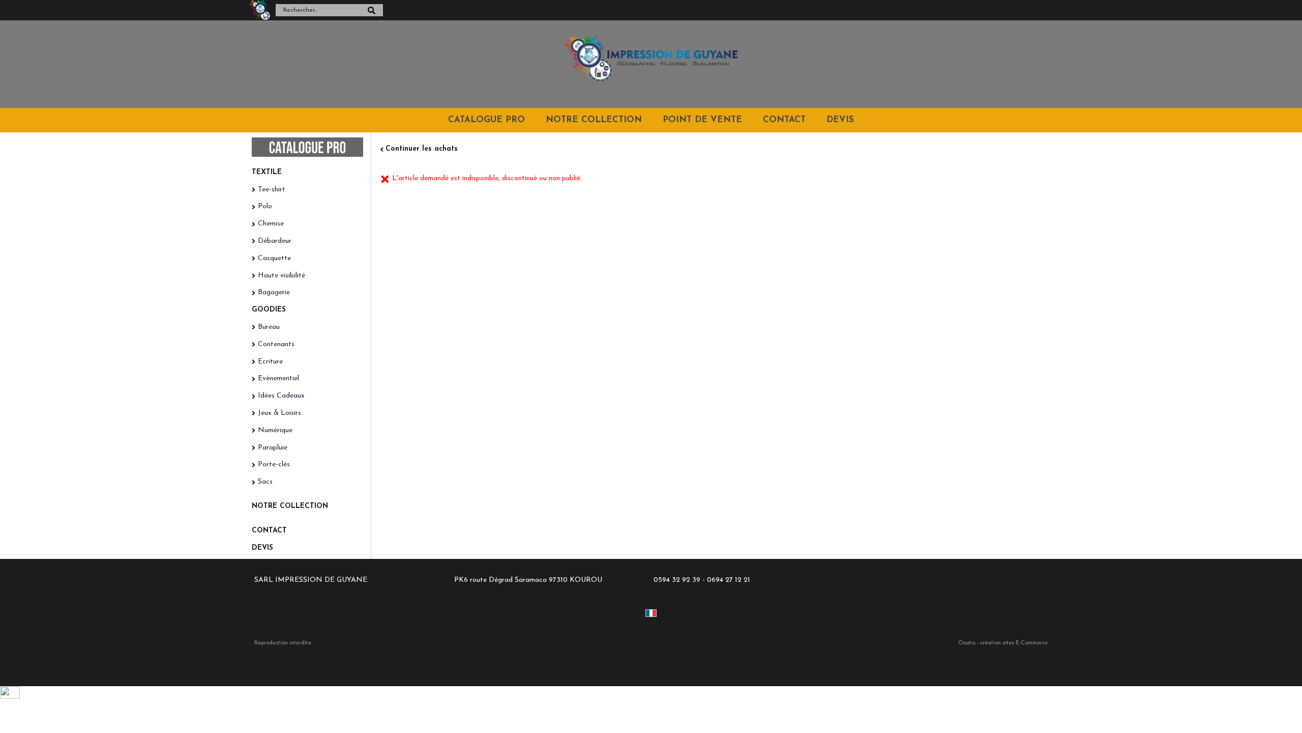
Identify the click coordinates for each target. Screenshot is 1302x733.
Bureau (269, 327)
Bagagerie (274, 292)
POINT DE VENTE (702, 120)
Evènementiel (278, 378)
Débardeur (274, 241)
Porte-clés (274, 464)
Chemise (271, 224)
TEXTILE (267, 172)
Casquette (274, 258)
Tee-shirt (271, 189)
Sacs (265, 482)
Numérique (275, 430)
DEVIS (840, 120)
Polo (265, 206)
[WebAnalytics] (10, 697)
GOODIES (269, 310)
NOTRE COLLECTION (594, 120)
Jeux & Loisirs (279, 413)
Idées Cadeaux (281, 396)
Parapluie (272, 448)
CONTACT (784, 120)
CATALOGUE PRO (486, 120)
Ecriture (270, 361)
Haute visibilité (281, 275)
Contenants (276, 344)
